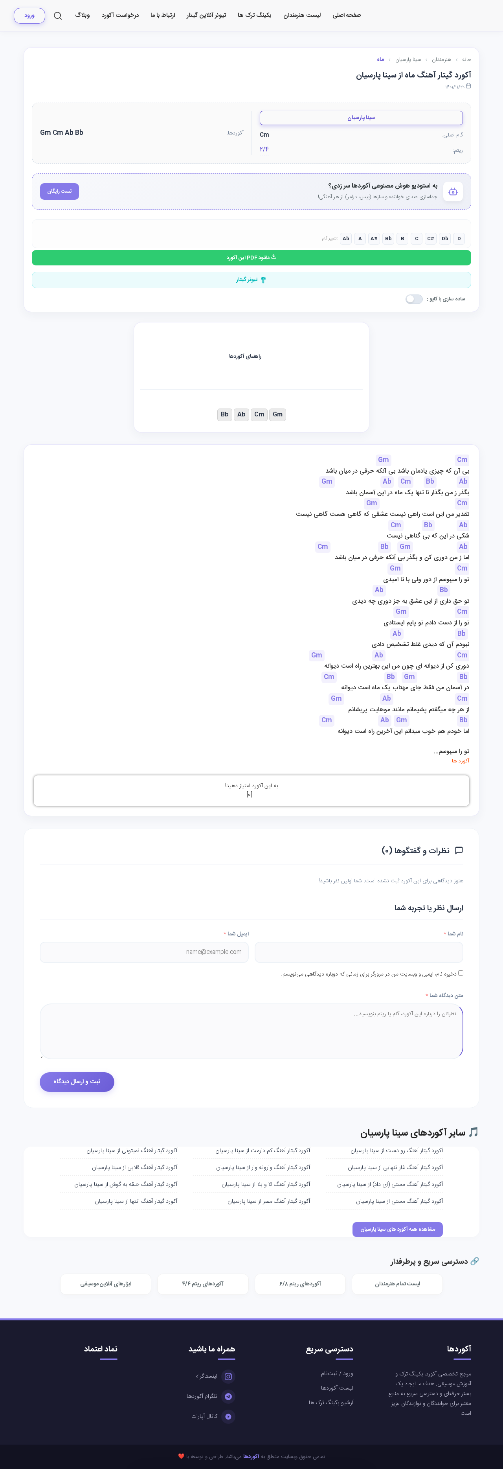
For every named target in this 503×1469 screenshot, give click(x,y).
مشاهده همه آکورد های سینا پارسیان (397, 1229)
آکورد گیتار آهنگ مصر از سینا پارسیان (269, 1201)
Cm (259, 415)
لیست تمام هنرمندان (397, 1284)
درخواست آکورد (120, 15)
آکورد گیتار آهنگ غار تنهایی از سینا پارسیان (395, 1167)
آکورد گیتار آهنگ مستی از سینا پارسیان (399, 1201)
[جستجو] (57, 15)
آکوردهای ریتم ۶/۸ (300, 1284)
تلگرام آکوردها (202, 1396)
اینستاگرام (206, 1376)
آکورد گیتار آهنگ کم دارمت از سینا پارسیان (262, 1151)
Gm (278, 415)
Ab (241, 415)
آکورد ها (460, 761)
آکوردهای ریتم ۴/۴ (203, 1284)
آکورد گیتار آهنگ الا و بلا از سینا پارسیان (266, 1184)
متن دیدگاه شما (444, 996)
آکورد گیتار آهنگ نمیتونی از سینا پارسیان (131, 1151)
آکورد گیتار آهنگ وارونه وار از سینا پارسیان (263, 1167)
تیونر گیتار (247, 280)
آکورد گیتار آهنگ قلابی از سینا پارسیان (134, 1167)
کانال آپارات (204, 1416)
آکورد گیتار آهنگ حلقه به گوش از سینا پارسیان (125, 1184)
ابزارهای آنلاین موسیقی (105, 1284)
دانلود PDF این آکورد (249, 258)
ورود (29, 15)
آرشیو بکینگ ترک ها (331, 1403)
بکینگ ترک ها (255, 15)
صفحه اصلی (346, 15)
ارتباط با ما (163, 15)
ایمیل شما (236, 934)
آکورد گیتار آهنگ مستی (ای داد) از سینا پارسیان (390, 1184)
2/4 (264, 150)
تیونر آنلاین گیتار (206, 15)
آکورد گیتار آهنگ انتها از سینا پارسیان (136, 1201)
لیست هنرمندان (302, 15)
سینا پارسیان (361, 118)
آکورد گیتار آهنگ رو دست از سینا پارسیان (397, 1151)
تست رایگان (59, 191)
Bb (225, 415)
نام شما (453, 934)
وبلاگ (82, 15)
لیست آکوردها (337, 1388)
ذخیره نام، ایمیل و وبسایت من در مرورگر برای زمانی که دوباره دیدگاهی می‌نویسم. (369, 974)
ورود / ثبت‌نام (337, 1374)
